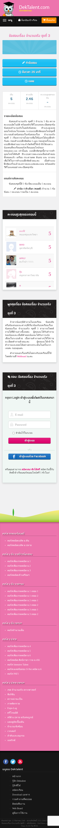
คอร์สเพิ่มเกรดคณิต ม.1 (19, 561)
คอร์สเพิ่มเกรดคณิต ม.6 (19, 655)
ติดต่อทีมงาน (18, 804)
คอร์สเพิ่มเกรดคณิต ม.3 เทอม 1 (22, 609)
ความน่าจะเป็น (14, 699)
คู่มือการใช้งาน (19, 813)
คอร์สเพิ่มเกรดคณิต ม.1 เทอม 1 (22, 591)
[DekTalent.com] (8, 8)
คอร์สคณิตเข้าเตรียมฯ (18, 575)
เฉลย (31, 81)
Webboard (21, 356)
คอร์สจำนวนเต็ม (15, 630)
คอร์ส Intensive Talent (17, 664)
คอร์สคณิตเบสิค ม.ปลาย (19, 545)
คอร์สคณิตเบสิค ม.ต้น (18, 540)
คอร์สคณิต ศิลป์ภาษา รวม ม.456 (23, 660)
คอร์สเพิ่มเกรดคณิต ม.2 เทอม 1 (22, 600)
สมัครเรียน (17, 790)
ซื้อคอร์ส (50, 20)
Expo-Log (12, 708)
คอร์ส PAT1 (13, 674)
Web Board (17, 808)
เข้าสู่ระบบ (30, 440)
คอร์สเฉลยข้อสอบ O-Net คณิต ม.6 (24, 669)
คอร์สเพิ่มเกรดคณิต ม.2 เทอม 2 (22, 605)
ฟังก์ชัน (11, 694)
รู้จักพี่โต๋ (16, 785)
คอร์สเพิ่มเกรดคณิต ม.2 (19, 566)
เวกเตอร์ (11, 731)
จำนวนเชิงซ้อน (15, 726)
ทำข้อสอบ (31, 62)
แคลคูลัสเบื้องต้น (15, 722)
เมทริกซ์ (11, 740)
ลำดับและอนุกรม (15, 735)
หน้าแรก (16, 776)
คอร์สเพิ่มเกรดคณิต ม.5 (19, 651)
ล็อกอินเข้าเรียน (29, 20)
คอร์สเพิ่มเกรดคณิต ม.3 (19, 570)
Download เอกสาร (21, 794)
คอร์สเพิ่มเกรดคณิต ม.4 (19, 646)
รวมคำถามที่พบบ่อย (22, 799)
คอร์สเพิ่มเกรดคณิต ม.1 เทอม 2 (22, 596)
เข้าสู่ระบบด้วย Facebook (32, 456)
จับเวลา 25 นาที (30, 72)
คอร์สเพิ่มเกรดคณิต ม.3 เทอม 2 (22, 614)
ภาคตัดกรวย (13, 703)
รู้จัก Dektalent (19, 781)
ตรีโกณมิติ (12, 713)
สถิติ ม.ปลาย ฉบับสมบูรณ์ (20, 717)
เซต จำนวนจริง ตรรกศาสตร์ (21, 690)
